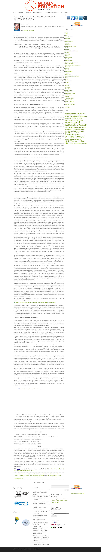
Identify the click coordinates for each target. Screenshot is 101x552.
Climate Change (78, 114)
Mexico (76, 129)
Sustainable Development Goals (74, 138)
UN (80, 139)
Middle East (67, 74)
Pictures (67, 85)
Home (14, 12)
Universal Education (69, 101)
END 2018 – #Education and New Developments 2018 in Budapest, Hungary (40, 493)
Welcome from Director (70, 104)
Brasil (81, 113)
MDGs (73, 129)
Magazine (27, 12)
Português (48, 473)
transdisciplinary (74, 139)
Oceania (67, 82)
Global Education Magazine (50, 5)
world (83, 143)
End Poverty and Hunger (70, 46)
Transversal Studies (28, 475)
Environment (69, 120)
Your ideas (42, 475)
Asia (66, 35)
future (76, 120)
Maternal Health (68, 71)
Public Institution (68, 91)
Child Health (68, 38)
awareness (75, 113)
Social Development (72, 133)
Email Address (54, 511)
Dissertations (68, 44)
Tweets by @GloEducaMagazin (77, 493)
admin (19, 21)
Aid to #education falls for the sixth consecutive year (40, 512)
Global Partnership (25, 473)
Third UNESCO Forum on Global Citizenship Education (40, 525)
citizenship (72, 115)
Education (77, 118)
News (66, 77)
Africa (66, 32)
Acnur (67, 113)
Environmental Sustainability (71, 51)
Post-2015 (67, 88)
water (76, 143)
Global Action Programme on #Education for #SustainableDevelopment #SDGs (40, 521)
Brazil (48, 475)
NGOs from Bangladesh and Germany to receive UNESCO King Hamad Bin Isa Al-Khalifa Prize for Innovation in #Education (41, 538)
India (77, 127)
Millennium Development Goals (39, 473)
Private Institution (53, 473)
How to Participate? (37, 12)
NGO (66, 79)
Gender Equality (68, 60)
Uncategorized (68, 99)
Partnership (67, 84)
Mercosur (31, 473)
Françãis (67, 499)
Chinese (67, 40)
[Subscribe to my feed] (85, 19)
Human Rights (70, 127)
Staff (61, 12)
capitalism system (53, 475)
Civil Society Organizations (50, 12)
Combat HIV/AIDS (69, 41)
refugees (73, 132)
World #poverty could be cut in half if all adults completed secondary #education (40, 498)
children (67, 115)
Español (67, 52)
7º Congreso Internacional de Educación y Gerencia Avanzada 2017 (41, 543)
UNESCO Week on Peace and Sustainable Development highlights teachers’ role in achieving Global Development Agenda (40, 531)
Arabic (66, 33)
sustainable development (74, 136)
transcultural (67, 139)
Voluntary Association (70, 102)
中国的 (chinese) (63, 500)
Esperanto (67, 54)
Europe (67, 55)
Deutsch (67, 43)
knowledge (68, 129)
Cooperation (69, 116)
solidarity (77, 134)
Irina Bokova (82, 127)
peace (81, 131)
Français (67, 58)
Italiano (67, 68)
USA (73, 143)
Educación (68, 118)
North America (68, 80)
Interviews (67, 66)
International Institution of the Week (72, 65)
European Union (69, 57)
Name (52, 514)
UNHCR (76, 141)
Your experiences (36, 475)
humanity (83, 125)
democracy (77, 116)
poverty (67, 133)
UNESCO (69, 141)
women (80, 143)
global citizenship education (71, 62)
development (83, 116)
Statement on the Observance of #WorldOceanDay (40, 516)
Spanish (67, 96)
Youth (85, 143)
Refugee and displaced (70, 93)
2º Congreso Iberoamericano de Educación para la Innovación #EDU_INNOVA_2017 (40, 507)
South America (21, 475)
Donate (65, 12)
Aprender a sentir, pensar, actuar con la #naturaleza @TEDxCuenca (41, 503)
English (20, 473)
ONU (78, 131)
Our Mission (21, 12)
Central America (68, 36)
